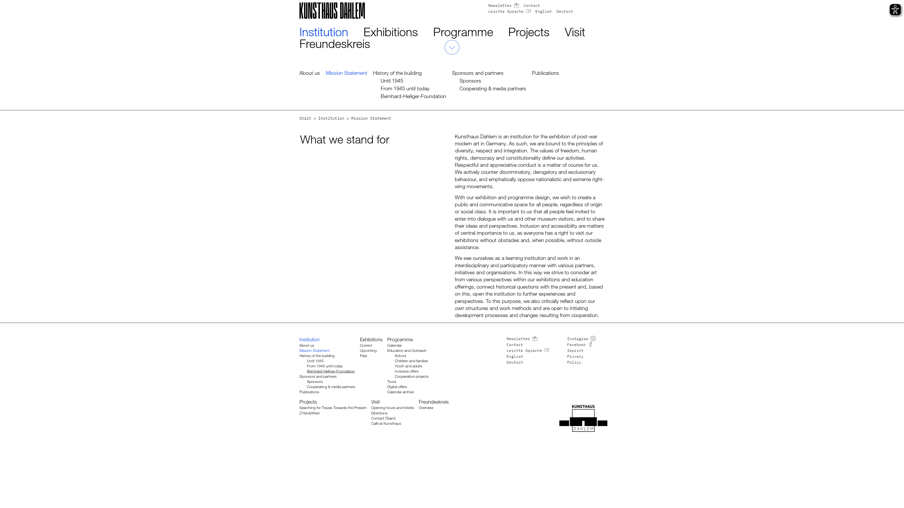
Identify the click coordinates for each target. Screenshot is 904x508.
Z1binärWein (309, 413)
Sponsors (470, 80)
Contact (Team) (383, 418)
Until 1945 (392, 80)
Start (305, 119)
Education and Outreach (407, 350)
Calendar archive (400, 392)
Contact (532, 6)
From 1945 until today (405, 88)
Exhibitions (390, 32)
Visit (575, 32)
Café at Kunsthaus (386, 423)
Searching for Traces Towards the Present (333, 407)
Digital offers (397, 387)
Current (366, 345)
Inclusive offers (407, 371)
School (400, 355)
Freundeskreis (334, 43)
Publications (545, 73)
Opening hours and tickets (392, 407)
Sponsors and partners (478, 73)
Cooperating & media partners (493, 88)
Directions (379, 413)
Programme (463, 32)
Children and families (411, 361)
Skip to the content (15, 3)
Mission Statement (346, 73)
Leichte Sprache (506, 12)
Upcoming (368, 350)
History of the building (397, 73)
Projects (528, 32)
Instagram (577, 339)
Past (363, 355)
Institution (323, 32)
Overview (426, 407)
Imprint (575, 351)
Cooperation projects (412, 376)
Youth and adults (408, 366)
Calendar (394, 345)
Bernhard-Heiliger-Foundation (413, 96)
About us (309, 73)
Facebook (576, 345)
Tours (391, 381)
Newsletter (500, 6)
